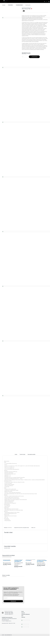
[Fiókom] (46, 1)
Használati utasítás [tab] (31, 454)
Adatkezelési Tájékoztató (25, 614)
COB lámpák (27, 559)
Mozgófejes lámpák (28, 7)
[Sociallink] (2, 625)
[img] (31, 8)
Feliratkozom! (13, 601)
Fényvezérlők (8, 559)
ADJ (34, 527)
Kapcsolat (23, 612)
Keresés (44, 1)
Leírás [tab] (16, 454)
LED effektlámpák (20, 559)
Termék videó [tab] (22, 454)
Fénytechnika (23, 7)
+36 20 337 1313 (8, 612)
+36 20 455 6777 (8, 614)
